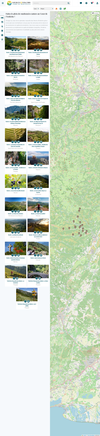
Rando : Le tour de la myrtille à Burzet (16, 190)
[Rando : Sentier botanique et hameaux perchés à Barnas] (15, 248)
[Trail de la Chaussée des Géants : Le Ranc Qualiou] (38, 271)
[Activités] (2, 26)
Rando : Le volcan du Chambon (15, 213)
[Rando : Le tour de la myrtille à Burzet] (15, 181)
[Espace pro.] (97, 3)
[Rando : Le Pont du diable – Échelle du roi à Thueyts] (15, 158)
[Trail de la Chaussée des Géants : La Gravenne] (15, 271)
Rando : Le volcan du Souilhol (38, 213)
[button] (81, 235)
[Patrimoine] (2, 31)
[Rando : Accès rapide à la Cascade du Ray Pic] (15, 66)
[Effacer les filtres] (56, 9)
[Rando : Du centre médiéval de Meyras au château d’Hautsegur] (15, 112)
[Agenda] (2, 35)
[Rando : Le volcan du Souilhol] (38, 204)
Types (35, 8)
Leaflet (84, 435)
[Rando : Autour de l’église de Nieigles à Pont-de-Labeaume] (15, 89)
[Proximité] (2, 39)
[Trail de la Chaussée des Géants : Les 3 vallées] (27, 294)
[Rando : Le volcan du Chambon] (15, 204)
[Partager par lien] (65, 9)
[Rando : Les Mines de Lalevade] (15, 225)
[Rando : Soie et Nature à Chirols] (38, 248)
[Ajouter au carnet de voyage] (12, 50)
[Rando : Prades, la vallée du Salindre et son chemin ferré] (38, 225)
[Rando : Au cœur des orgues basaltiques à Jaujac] (38, 66)
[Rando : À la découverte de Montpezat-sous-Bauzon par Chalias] (15, 43)
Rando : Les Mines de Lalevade (15, 235)
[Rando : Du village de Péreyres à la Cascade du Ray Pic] (38, 112)
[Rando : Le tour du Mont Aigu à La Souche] (38, 181)
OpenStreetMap (91, 435)
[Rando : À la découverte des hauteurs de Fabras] (38, 43)
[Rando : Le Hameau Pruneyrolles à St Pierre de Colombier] (15, 135)
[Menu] (2, 3)
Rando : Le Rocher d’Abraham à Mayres (38, 167)
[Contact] (81, 3)
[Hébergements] (2, 18)
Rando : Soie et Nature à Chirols (38, 258)
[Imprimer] (61, 9)
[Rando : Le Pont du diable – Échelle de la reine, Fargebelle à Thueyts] (38, 135)
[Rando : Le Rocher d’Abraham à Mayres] (38, 158)
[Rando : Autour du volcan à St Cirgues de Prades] (38, 89)
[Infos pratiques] (86, 3)
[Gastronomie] (2, 22)
